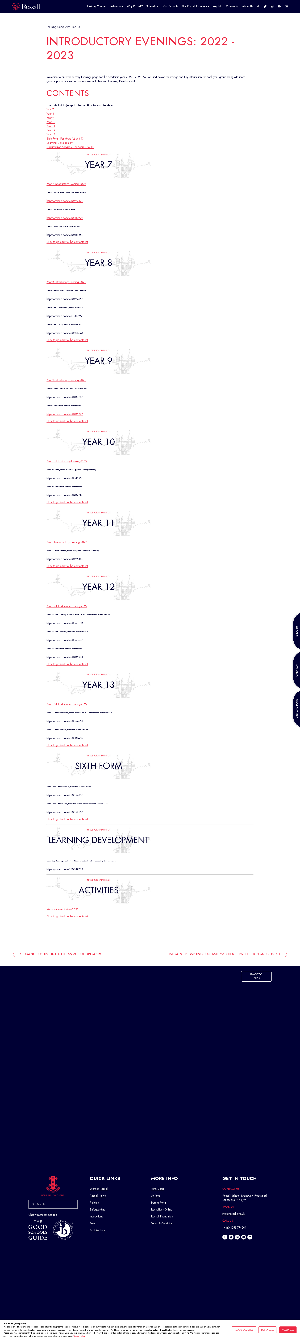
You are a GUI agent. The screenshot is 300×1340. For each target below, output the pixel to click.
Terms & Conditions (162, 1223)
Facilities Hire (97, 1230)
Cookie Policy (79, 1335)
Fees (92, 1223)
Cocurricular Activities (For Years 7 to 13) (70, 147)
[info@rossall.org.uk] (286, 6)
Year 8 (50, 114)
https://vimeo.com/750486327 (65, 414)
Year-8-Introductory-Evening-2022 (66, 282)
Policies (94, 1203)
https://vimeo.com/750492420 (65, 201)
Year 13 (51, 134)
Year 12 (51, 130)
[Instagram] (272, 6)
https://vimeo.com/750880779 (65, 218)
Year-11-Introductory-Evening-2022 (67, 542)
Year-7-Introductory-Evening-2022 (66, 184)
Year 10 (51, 122)
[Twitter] (265, 6)
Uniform (155, 1196)
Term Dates (157, 1189)
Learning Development (60, 143)
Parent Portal (158, 1203)
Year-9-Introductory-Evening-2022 (66, 380)
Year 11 (51, 126)
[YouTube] (279, 6)
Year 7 (50, 109)
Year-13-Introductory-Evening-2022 (67, 704)
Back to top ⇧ (256, 976)
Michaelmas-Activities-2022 (62, 909)
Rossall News (98, 1196)
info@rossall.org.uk (233, 1214)
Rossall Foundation (162, 1216)
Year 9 (50, 118)
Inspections (96, 1216)
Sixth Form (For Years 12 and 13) (66, 139)
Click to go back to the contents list (67, 242)
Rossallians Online (161, 1210)
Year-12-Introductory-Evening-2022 (67, 606)
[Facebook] (258, 6)
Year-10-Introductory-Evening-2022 (67, 461)
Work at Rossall (99, 1189)
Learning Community (58, 27)
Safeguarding (97, 1210)
